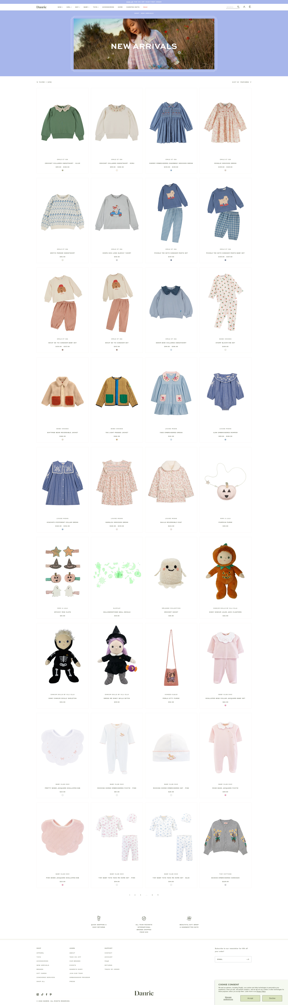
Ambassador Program (80, 977)
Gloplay (116, 608)
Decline (272, 998)
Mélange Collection (171, 608)
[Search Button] (238, 7)
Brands (40, 969)
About (72, 953)
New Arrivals (147, 13)
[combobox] (231, 7)
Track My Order (112, 969)
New (60, 7)
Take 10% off (75, 957)
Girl (68, 7)
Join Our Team (76, 973)
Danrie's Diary (76, 969)
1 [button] (129, 895)
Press (72, 981)
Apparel (40, 953)
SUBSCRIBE (247, 959)
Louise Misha (171, 429)
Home (120, 7)
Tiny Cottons (225, 874)
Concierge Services (46, 977)
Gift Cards (42, 973)
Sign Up (129, 2)
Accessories (108, 7)
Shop (136, 13)
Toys (95, 7)
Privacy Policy (261, 991)
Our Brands (75, 961)
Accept (250, 998)
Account (108, 957)
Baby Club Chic (225, 694)
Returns (108, 965)
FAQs (107, 961)
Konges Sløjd (171, 694)
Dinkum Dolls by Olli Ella (225, 608)
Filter (45, 82)
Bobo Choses (225, 339)
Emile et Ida (62, 159)
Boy (77, 7)
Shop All (41, 981)
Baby (86, 7)
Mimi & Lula (225, 518)
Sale (145, 7)
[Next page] (158, 895)
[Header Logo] (41, 7)
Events (73, 965)
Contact (108, 953)
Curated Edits (133, 7)
